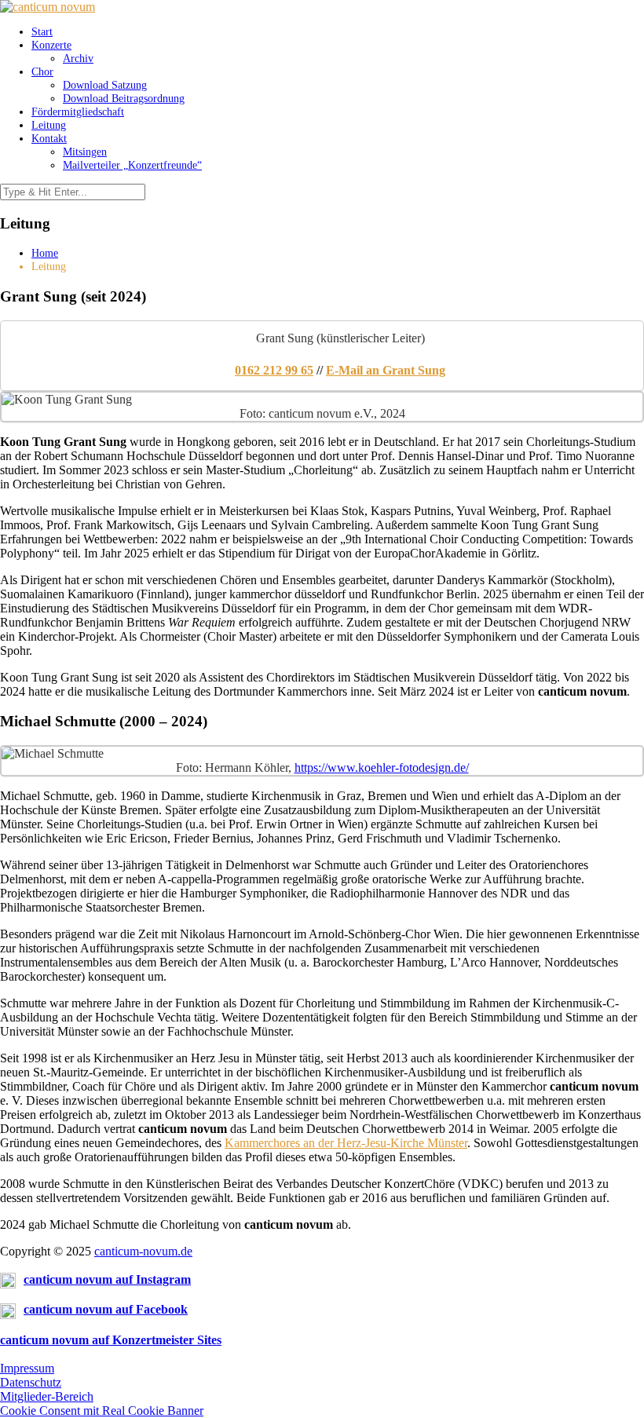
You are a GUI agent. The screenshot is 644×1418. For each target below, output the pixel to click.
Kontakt (49, 138)
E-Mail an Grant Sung (385, 370)
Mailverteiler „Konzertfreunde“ (132, 165)
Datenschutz (30, 1382)
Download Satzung (105, 85)
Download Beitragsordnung (124, 98)
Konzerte (51, 44)
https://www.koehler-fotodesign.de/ (382, 767)
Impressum (27, 1368)
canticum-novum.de (143, 1251)
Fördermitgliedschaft (77, 111)
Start (42, 31)
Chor (42, 71)
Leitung (48, 125)
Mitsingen (85, 151)
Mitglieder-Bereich (46, 1396)
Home (44, 253)
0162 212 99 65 (274, 370)
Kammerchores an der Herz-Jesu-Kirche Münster (346, 1142)
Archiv (78, 58)
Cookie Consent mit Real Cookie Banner (101, 1410)
